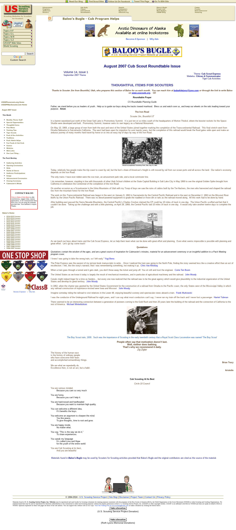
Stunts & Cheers (12, 171)
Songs (8, 176)
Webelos (9, 148)
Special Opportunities (14, 122)
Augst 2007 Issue (9, 110)
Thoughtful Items (12, 125)
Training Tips (11, 130)
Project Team (137, 497)
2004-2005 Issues (13, 234)
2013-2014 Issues (13, 218)
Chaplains (46, 9)
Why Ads (32, 292)
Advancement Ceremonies (16, 178)
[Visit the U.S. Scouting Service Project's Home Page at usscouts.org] (18, 14)
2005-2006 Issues (13, 232)
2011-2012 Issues (13, 222)
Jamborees (46, 11)
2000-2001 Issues (13, 241)
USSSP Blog (161, 12)
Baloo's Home (8, 213)
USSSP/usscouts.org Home (12, 102)
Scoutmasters (85, 12)
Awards (121, 7)
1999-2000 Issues (13, 243)
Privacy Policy (163, 497)
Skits (8, 168)
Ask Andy (84, 7)
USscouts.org (124, 12)
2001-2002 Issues (13, 239)
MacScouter (123, 11)
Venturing (198, 12)
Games (9, 145)
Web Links (10, 151)
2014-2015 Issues (13, 216)
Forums (197, 9)
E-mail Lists (161, 9)
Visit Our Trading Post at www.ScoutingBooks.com (111, 505)
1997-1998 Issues (13, 246)
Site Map (113, 497)
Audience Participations (15, 173)
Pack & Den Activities (14, 135)
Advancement (47, 7)
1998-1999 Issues (13, 245)
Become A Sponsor (19, 292)
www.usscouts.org (141, 93)
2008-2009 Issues (13, 227)
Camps (197, 7)
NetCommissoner (201, 11)
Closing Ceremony (13, 181)
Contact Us (150, 497)
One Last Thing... (13, 153)
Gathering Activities (14, 163)
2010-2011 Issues (13, 223)
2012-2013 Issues (13, 220)
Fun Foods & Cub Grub (15, 143)
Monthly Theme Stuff (14, 120)
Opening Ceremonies (14, 165)
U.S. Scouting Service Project (93, 497)
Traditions (10, 138)
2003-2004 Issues (13, 236)
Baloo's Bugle (162, 7)
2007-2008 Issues (13, 229)
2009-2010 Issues (13, 225)
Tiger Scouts (11, 133)
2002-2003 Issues (13, 237)
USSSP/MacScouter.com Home (14, 105)
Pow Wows (10, 127)
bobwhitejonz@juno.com (186, 90)
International (85, 11)
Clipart (83, 9)
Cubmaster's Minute (14, 183)
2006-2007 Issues (13, 230)
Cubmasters (123, 9)
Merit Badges (161, 11)
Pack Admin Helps (13, 140)
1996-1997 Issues (13, 248)
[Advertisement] (24, 82)
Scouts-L (46, 12)
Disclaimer (124, 497)
